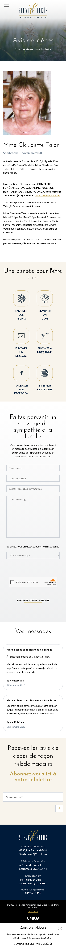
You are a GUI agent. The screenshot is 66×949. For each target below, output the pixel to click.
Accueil (24, 4)
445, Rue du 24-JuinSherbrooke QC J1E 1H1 (33, 881)
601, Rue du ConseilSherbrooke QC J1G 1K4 (33, 866)
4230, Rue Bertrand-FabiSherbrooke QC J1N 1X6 (33, 852)
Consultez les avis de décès (33, 943)
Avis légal (33, 911)
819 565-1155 (33, 892)
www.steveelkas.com (47, 195)
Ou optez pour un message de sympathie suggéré (32, 547)
